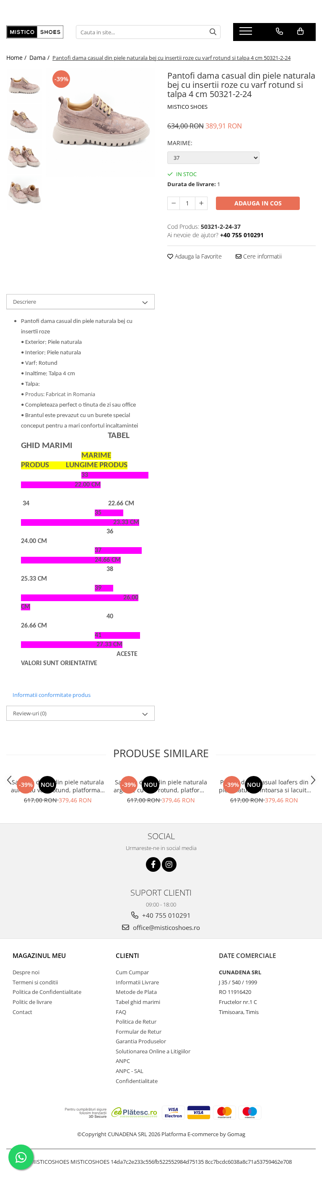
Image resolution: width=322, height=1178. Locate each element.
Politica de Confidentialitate (47, 992)
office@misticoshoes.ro (165, 927)
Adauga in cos (258, 203)
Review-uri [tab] (30, 713)
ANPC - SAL (129, 1071)
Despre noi (26, 972)
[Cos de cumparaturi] (300, 31)
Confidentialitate (137, 1081)
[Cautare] (213, 32)
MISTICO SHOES (187, 106)
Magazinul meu (39, 955)
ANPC (123, 1061)
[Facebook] (153, 864)
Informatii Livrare (137, 982)
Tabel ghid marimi (138, 1002)
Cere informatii (262, 256)
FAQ (121, 1012)
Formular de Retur (138, 1031)
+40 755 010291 (165, 915)
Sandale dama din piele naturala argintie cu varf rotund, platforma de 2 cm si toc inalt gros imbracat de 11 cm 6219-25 (161, 786)
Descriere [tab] (24, 301)
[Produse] (246, 33)
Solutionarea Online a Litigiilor (153, 1051)
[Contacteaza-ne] (279, 31)
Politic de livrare (32, 1002)
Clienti (127, 955)
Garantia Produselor (141, 1041)
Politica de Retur (136, 1021)
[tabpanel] (100, 122)
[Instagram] (169, 864)
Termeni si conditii (35, 982)
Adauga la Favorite (197, 256)
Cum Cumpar (132, 972)
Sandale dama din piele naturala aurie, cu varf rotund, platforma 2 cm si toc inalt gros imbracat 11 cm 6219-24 (58, 786)
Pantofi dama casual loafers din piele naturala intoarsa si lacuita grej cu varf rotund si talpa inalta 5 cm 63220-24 (264, 786)
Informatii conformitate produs (52, 695)
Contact (22, 1012)
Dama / (40, 57)
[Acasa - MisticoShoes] (34, 32)
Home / (17, 57)
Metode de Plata (136, 992)
